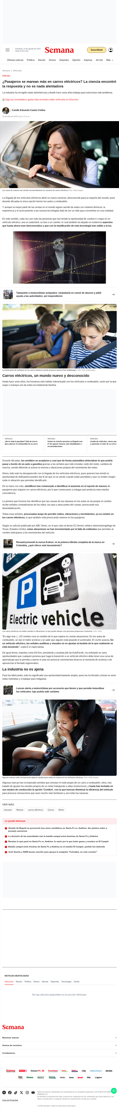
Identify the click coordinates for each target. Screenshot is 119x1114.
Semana (6, 70)
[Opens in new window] (10, 1092)
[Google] (4, 1092)
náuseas (8, 810)
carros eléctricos (35, 810)
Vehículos (17, 70)
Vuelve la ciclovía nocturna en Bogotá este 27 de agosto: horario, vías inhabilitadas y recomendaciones (65, 443)
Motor (61, 810)
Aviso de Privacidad (13, 1100)
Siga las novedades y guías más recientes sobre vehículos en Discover (41, 99)
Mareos (19, 810)
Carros (51, 810)
